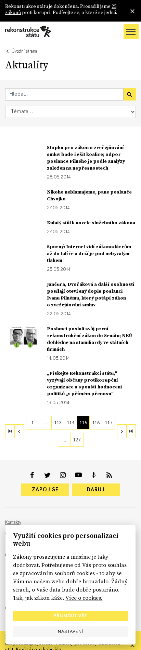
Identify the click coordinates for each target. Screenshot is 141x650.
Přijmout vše (70, 615)
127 (76, 439)
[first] (9, 431)
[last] (131, 431)
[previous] (19, 431)
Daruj (96, 489)
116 (96, 422)
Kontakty (13, 522)
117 (108, 422)
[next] (121, 431)
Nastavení (70, 631)
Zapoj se (45, 489)
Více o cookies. (83, 597)
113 (58, 422)
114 (70, 422)
